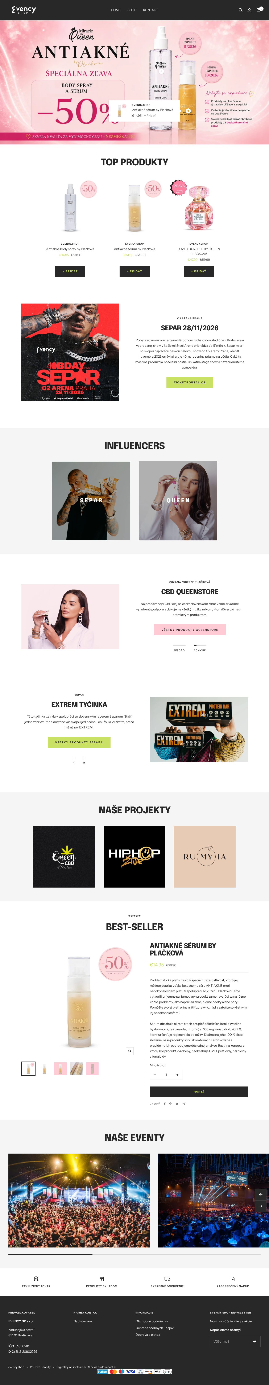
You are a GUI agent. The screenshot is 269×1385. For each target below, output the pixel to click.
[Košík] (258, 10)
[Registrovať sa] (254, 1341)
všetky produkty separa (79, 742)
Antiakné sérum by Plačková (152, 110)
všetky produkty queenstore (189, 629)
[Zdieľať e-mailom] (184, 1103)
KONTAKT (150, 10)
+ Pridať (150, 116)
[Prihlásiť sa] (249, 10)
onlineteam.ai (77, 1367)
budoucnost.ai (107, 1367)
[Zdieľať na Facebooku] (165, 1103)
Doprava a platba (148, 1335)
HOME (116, 10)
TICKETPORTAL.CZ (190, 382)
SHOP (132, 10)
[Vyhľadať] (241, 10)
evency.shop (141, 105)
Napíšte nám (83, 1321)
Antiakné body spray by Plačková (70, 249)
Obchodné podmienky (152, 1321)
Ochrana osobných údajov (155, 1328)
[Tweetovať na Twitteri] (177, 1103)
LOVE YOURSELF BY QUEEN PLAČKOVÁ (199, 251)
